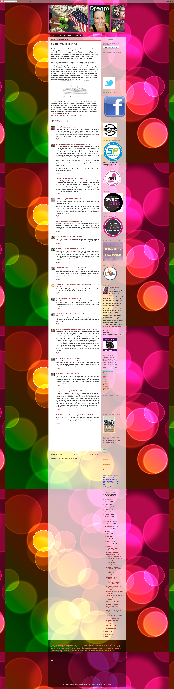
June (109, 534)
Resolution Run (111, 628)
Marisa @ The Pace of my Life (66, 313)
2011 (107, 631)
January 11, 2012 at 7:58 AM (69, 358)
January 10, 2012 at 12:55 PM (71, 221)
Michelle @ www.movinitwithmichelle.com (70, 284)
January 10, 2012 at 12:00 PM (83, 127)
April (108, 539)
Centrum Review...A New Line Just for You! (113, 622)
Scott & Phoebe (61, 144)
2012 (107, 517)
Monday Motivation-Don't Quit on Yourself (113, 588)
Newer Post (56, 454)
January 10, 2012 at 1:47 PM (74, 248)
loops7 (93, 684)
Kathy (58, 298)
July (108, 531)
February (110, 543)
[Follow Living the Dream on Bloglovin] (111, 48)
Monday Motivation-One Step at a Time (113, 567)
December (110, 519)
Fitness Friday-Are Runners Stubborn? (114, 555)
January (110, 546)
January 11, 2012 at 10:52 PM (83, 415)
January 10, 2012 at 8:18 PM (70, 298)
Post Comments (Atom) (69, 458)
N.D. (57, 358)
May (108, 536)
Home (53, 35)
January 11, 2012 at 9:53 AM (69, 373)
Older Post (94, 454)
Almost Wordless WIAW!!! (112, 598)
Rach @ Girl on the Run (64, 415)
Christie (58, 178)
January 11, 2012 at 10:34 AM (75, 391)
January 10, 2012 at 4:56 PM (75, 267)
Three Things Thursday (114, 558)
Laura (58, 221)
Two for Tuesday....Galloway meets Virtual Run (113, 582)
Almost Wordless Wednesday (112, 561)
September (111, 526)
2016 (107, 507)
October (110, 524)
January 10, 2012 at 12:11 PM (72, 178)
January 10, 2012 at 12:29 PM (71, 199)
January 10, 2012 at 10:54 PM (86, 329)
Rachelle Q (59, 248)
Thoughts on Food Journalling (112, 549)
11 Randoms (110, 564)
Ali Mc (58, 236)
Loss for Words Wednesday (111, 577)
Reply (58, 139)
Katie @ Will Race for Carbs (65, 329)
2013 (107, 514)
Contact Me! (78, 35)
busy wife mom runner (63, 127)
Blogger (108, 684)
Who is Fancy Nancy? (65, 35)
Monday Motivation (113, 552)
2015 (107, 509)
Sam (57, 373)
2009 (108, 636)
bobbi (58, 199)
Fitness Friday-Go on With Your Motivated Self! (114, 612)
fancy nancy (114, 287)
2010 (107, 634)
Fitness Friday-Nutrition (111, 571)
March (109, 541)
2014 (107, 512)
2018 (107, 502)
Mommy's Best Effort (114, 601)
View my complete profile (112, 326)
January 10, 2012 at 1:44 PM (71, 236)
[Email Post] (80, 115)
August (109, 529)
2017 (107, 504)
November (110, 521)
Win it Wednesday (112, 618)
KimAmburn (60, 267)
